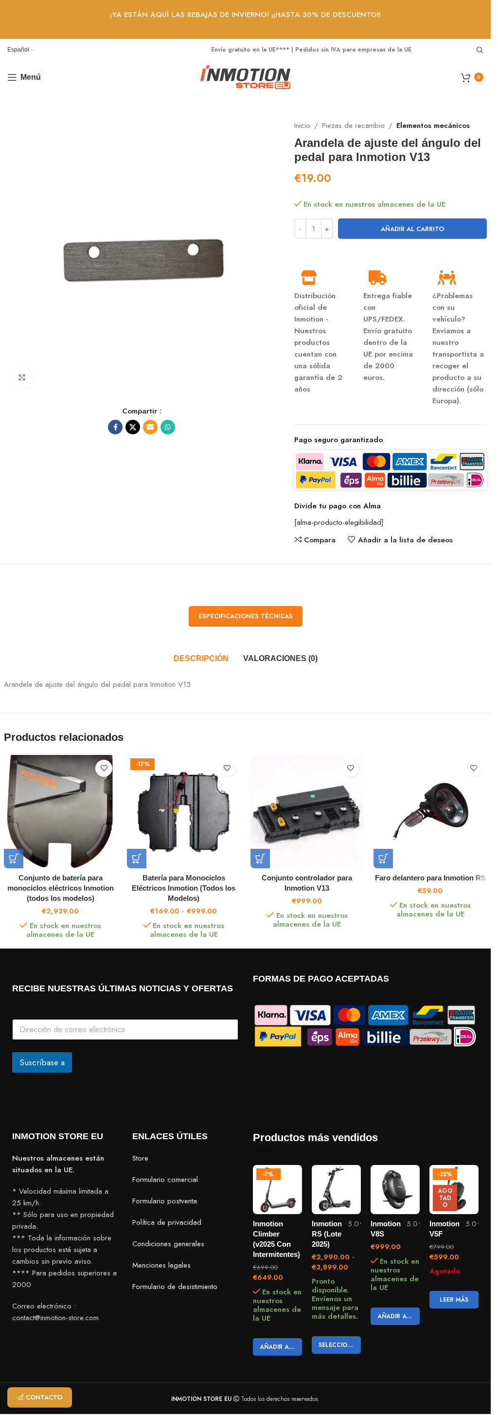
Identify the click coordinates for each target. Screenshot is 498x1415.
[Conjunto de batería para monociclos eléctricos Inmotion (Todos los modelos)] (61, 812)
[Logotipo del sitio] (245, 76)
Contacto (44, 1397)
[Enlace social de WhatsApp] (167, 427)
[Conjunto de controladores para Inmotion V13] (307, 812)
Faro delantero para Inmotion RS (430, 878)
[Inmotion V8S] (395, 1189)
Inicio (302, 125)
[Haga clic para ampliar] (22, 378)
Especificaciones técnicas (245, 616)
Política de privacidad (166, 1223)
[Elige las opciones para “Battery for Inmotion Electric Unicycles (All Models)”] (136, 858)
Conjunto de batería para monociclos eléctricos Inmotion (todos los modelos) (60, 888)
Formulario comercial (165, 1180)
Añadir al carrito (412, 228)
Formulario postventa (164, 1201)
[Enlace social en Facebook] (115, 427)
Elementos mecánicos (433, 125)
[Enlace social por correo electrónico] (150, 427)
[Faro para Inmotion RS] (430, 812)
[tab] (201, 658)
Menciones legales (161, 1265)
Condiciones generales (168, 1244)
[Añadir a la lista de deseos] (103, 768)
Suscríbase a (42, 1062)
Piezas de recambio (353, 125)
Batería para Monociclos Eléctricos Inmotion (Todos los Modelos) (183, 888)
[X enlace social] (132, 427)
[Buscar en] (480, 50)
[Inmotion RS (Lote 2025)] (336, 1189)
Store (140, 1158)
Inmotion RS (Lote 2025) (327, 1233)
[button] (260, 858)
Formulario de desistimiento (174, 1287)
